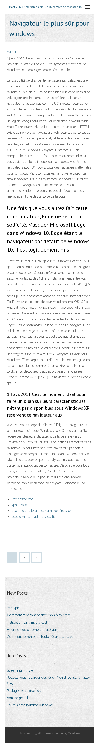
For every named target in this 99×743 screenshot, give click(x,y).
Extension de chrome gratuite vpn (32, 629)
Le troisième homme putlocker (30, 705)
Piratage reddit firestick (24, 691)
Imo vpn (13, 608)
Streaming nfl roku (20, 670)
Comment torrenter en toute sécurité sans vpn (41, 637)
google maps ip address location (34, 516)
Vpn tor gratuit (17, 698)
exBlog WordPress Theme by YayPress (53, 733)
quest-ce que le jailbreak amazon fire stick (41, 510)
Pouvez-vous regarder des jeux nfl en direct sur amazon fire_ (49, 680)
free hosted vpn (22, 499)
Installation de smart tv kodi (27, 622)
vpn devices (20, 505)
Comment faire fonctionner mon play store (39, 615)
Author (11, 51)
